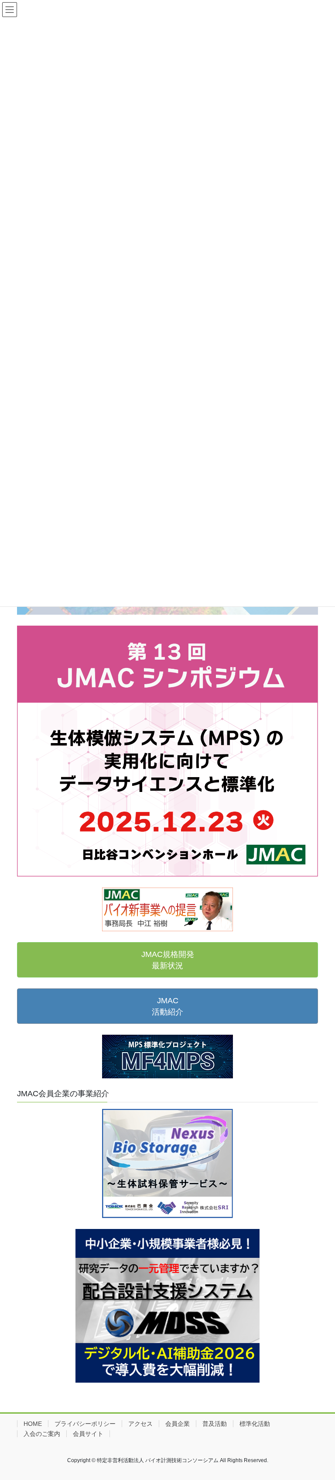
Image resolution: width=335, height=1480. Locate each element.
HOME (33, 1423)
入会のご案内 (42, 1433)
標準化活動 (254, 1423)
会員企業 (177, 1423)
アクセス (140, 1423)
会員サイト (88, 1433)
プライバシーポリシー (85, 1423)
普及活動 (214, 1423)
